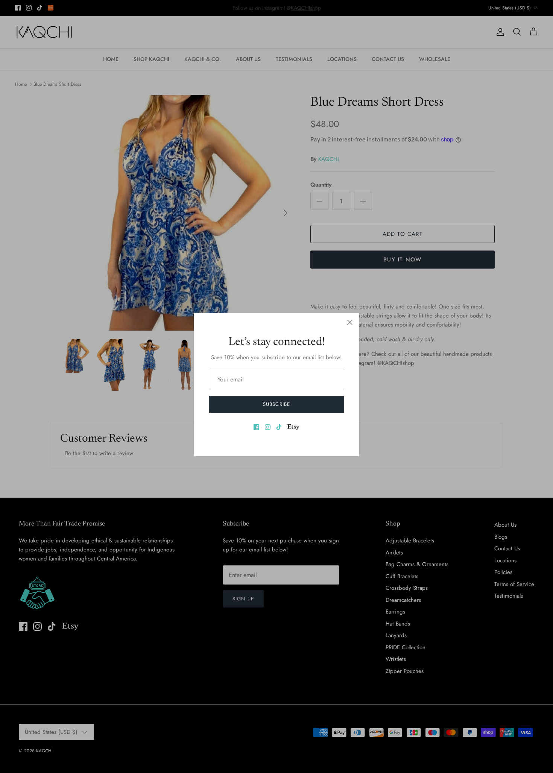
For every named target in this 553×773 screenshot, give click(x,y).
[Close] (350, 322)
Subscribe (276, 404)
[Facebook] (256, 427)
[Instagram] (267, 427)
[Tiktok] (279, 427)
